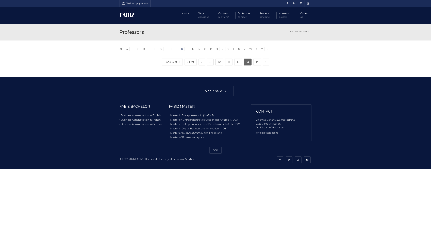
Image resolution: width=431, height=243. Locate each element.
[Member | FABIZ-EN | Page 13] (127, 15)
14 (257, 61)
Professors (244, 15)
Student (265, 15)
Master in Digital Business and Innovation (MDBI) (199, 128)
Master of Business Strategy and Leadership (196, 132)
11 (229, 61)
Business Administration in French (141, 119)
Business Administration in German (141, 124)
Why (203, 15)
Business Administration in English (141, 115)
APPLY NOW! (215, 90)
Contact (305, 15)
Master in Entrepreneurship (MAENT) (192, 115)
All (121, 49)
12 (238, 61)
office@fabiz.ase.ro (267, 132)
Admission (285, 15)
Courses (223, 15)
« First (190, 61)
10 (219, 61)
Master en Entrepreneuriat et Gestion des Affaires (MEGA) (204, 119)
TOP (215, 150)
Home (185, 13)
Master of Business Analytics (187, 137)
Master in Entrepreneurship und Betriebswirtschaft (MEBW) (205, 124)
